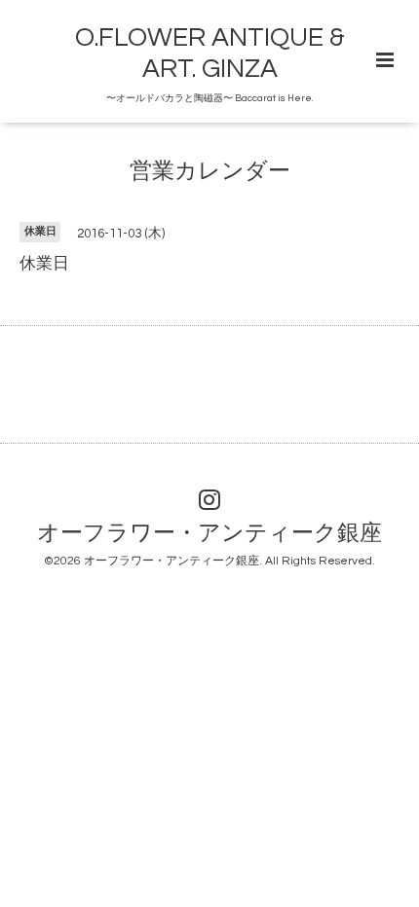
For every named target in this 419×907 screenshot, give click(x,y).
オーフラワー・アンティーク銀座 (209, 534)
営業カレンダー (210, 172)
